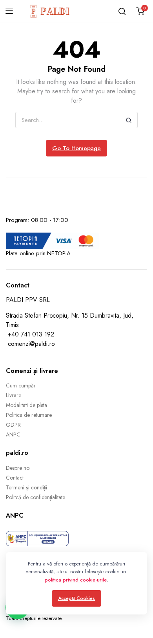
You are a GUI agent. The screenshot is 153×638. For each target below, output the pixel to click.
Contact (15, 478)
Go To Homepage (76, 148)
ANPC (13, 434)
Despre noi (18, 468)
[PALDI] (50, 11)
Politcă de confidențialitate (35, 497)
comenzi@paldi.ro (31, 343)
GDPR (13, 425)
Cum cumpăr (21, 385)
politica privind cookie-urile (75, 579)
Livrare (13, 395)
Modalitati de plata (26, 405)
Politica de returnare (29, 415)
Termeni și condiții (26, 487)
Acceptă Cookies (76, 598)
